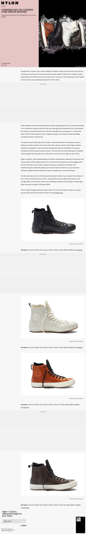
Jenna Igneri (6, 63)
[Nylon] (9, 3)
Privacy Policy (9, 530)
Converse (79, 250)
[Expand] (77, 518)
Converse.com (58, 193)
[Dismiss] (83, 518)
